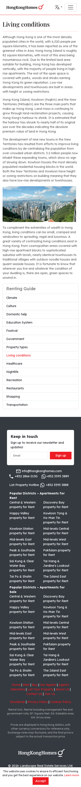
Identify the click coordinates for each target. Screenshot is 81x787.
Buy (35, 685)
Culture (11, 306)
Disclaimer (17, 702)
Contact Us (34, 694)
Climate (11, 298)
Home (16, 685)
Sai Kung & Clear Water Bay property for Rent (22, 565)
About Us (62, 689)
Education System (19, 322)
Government (15, 339)
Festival (11, 331)
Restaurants (15, 388)
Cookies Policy (60, 702)
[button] (58, 7)
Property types (17, 347)
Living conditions (18, 355)
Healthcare (14, 364)
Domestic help (16, 314)
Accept (40, 781)
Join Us (49, 694)
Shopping (13, 396)
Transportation (17, 405)
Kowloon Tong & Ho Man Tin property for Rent (55, 517)
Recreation (14, 380)
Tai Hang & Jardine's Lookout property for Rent (56, 565)
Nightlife (12, 372)
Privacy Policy (37, 702)
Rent (26, 685)
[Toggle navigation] (71, 7)
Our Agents (48, 685)
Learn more (71, 775)
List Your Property (40, 689)
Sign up (61, 455)
